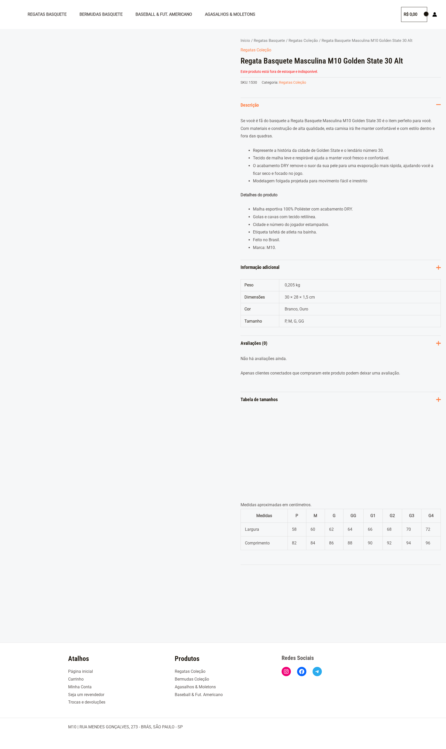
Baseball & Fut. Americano (164, 14)
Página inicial (80, 671)
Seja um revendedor (86, 694)
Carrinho (76, 679)
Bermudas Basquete (101, 14)
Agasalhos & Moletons (230, 14)
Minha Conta (80, 686)
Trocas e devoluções (86, 702)
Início (245, 40)
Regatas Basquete (47, 14)
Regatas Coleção (303, 40)
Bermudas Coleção (192, 679)
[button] (392, 14)
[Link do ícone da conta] (434, 14)
